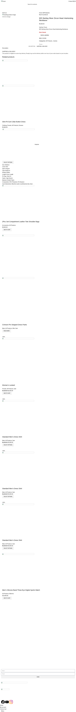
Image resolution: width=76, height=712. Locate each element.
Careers (5, 633)
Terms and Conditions (8, 613)
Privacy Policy (6, 609)
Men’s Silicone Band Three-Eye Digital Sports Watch (21, 590)
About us (5, 626)
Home (41, 12)
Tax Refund (6, 664)
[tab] (32, 46)
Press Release (6, 640)
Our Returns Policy (8, 650)
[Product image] (18, 100)
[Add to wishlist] (8, 119)
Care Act (5, 630)
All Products (46, 12)
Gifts (13, 328)
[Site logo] (3, 1)
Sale (16, 328)
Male (3, 328)
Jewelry (55, 41)
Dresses (21, 125)
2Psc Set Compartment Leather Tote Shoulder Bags (20, 222)
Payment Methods (7, 660)
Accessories (5, 225)
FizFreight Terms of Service (10, 620)
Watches (11, 593)
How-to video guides (8, 657)
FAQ (4, 616)
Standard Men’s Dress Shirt (12, 437)
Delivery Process (7, 654)
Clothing (4, 125)
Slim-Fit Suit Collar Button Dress (13, 122)
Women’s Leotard (8, 385)
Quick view (4, 119)
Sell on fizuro (6, 637)
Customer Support (7, 647)
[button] (7, 229)
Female (9, 125)
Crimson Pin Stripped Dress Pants (14, 325)
